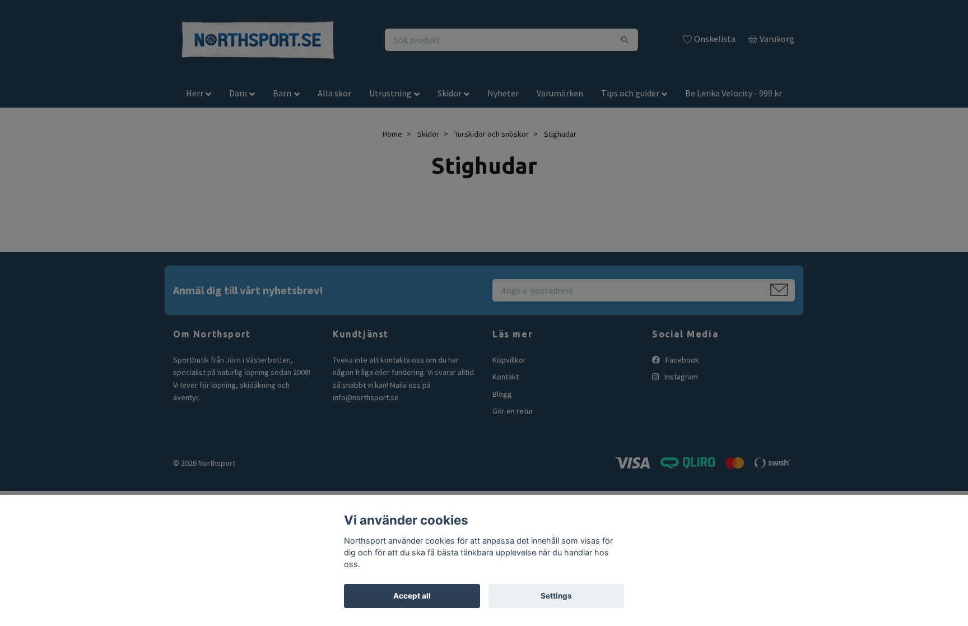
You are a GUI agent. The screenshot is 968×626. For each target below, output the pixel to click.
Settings (556, 595)
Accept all (412, 595)
